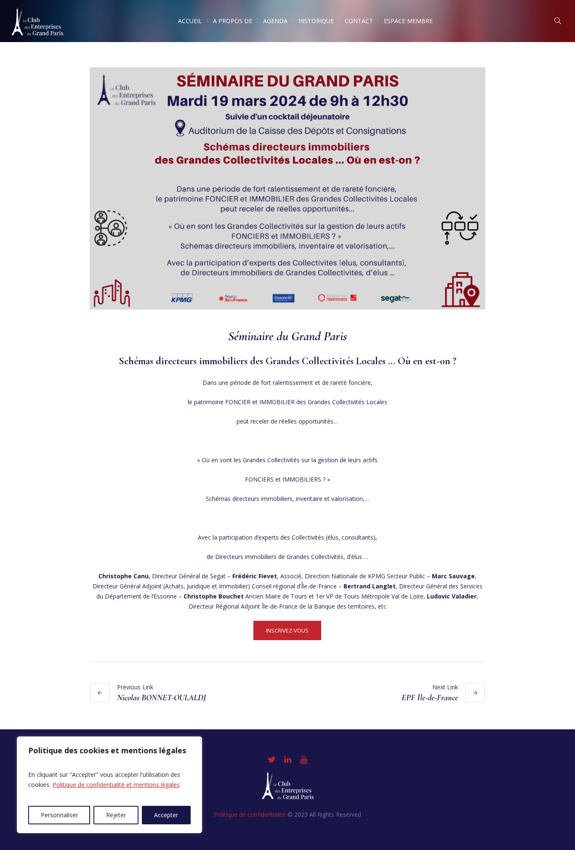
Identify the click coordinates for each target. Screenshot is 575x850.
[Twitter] (271, 760)
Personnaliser (59, 815)
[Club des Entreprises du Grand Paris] (288, 785)
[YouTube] (303, 760)
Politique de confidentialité (250, 814)
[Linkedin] (287, 760)
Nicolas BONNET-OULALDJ (161, 698)
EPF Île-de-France (430, 698)
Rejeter (116, 815)
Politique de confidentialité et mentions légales (116, 785)
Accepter (166, 815)
